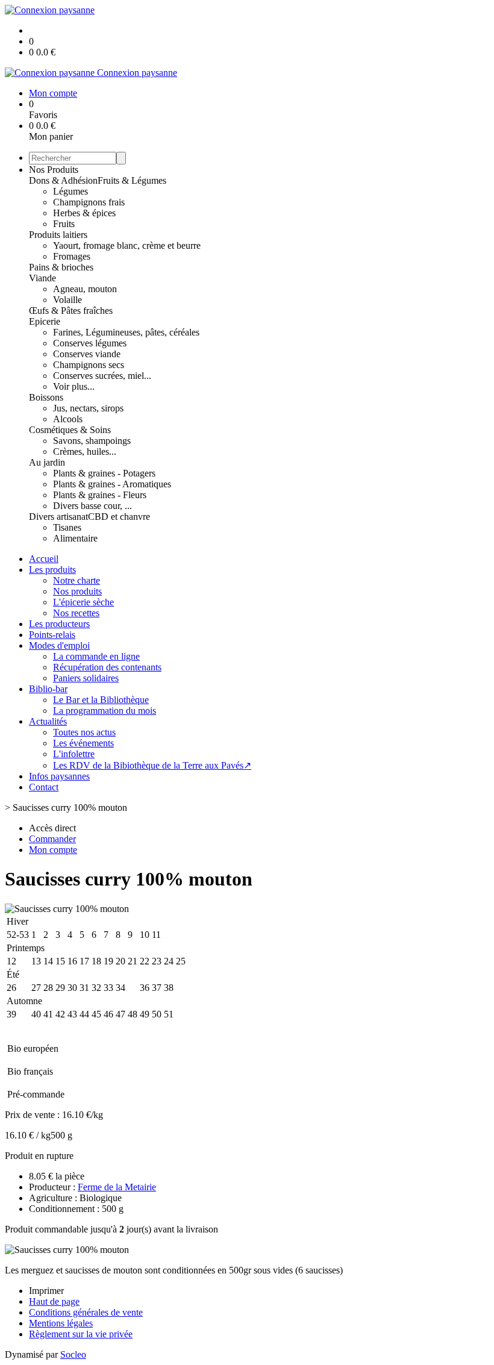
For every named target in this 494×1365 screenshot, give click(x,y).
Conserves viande (86, 354)
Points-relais (52, 634)
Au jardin (47, 462)
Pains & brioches (61, 267)
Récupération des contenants (107, 667)
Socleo (73, 1354)
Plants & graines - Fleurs (99, 495)
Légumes (70, 191)
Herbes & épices (84, 213)
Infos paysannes (59, 776)
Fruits (64, 224)
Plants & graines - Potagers (104, 473)
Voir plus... (74, 386)
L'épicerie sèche (83, 602)
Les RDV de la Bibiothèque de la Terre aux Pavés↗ (152, 765)
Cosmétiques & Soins (70, 430)
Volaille (67, 300)
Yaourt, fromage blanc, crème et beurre (127, 245)
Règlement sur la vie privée (81, 1334)
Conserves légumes (90, 343)
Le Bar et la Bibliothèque (101, 700)
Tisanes (67, 527)
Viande (42, 278)
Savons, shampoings (92, 441)
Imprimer (46, 1290)
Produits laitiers (58, 235)
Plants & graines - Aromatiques (112, 484)
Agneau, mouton (85, 289)
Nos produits (77, 591)
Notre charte (76, 580)
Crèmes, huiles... (84, 451)
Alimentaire (75, 538)
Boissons (46, 397)
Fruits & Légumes (132, 180)
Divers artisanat (58, 516)
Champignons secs (88, 365)
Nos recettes (76, 613)
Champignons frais (89, 202)
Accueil (43, 559)
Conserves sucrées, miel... (102, 375)
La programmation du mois (104, 710)
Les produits (52, 569)
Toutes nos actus (84, 732)
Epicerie (44, 321)
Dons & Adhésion (63, 180)
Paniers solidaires (86, 678)
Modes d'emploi (59, 645)
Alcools (68, 419)
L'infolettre (74, 754)
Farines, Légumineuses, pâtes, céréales (126, 332)
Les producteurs (59, 624)
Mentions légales (61, 1323)
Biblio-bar (48, 689)
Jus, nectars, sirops (88, 408)
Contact (43, 787)
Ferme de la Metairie (117, 1187)
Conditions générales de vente (86, 1312)
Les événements (83, 743)
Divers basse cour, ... (92, 506)
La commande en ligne (96, 656)
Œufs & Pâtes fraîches (71, 310)
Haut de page (54, 1301)
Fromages (71, 256)
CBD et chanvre (119, 516)
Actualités (48, 721)
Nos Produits (53, 169)
